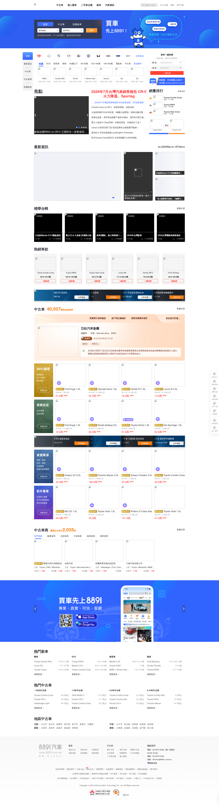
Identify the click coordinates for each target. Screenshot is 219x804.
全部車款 (140, 55)
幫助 (172, 5)
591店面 (132, 773)
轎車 (64, 63)
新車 (99, 5)
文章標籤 (83, 753)
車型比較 (72, 753)
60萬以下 (73, 63)
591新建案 (142, 773)
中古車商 (110, 753)
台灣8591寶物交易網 (80, 773)
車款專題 (95, 753)
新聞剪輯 (99, 769)
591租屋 (114, 773)
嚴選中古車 (134, 749)
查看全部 (181, 91)
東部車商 (104, 536)
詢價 (48, 81)
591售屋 (123, 773)
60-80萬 (84, 63)
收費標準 (123, 753)
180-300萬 (108, 63)
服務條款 (119, 769)
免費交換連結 (142, 769)
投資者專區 (60, 769)
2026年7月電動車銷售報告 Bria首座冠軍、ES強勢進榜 (119, 102)
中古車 (59, 5)
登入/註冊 (164, 5)
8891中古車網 (97, 778)
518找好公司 (149, 778)
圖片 (44, 81)
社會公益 (80, 769)
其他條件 (138, 63)
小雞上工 (137, 778)
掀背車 (56, 63)
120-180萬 (95, 63)
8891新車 (110, 778)
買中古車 (123, 749)
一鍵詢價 (45, 281)
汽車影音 (95, 749)
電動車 (119, 63)
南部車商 (91, 536)
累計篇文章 (166, 147)
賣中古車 (110, 749)
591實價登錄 (62, 778)
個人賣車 (72, 5)
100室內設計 (84, 778)
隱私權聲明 (130, 769)
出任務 (128, 778)
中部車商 (78, 536)
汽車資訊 (109, 5)
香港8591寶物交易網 (100, 773)
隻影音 (180, 147)
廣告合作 (90, 769)
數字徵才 (154, 769)
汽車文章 (83, 749)
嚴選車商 (51, 536)
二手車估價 (86, 5)
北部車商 (64, 536)
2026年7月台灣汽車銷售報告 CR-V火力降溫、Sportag (119, 94)
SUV (48, 63)
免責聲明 (109, 769)
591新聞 (73, 778)
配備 (40, 81)
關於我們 (70, 769)
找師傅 (159, 778)
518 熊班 (119, 778)
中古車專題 (134, 753)
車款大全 (72, 749)
